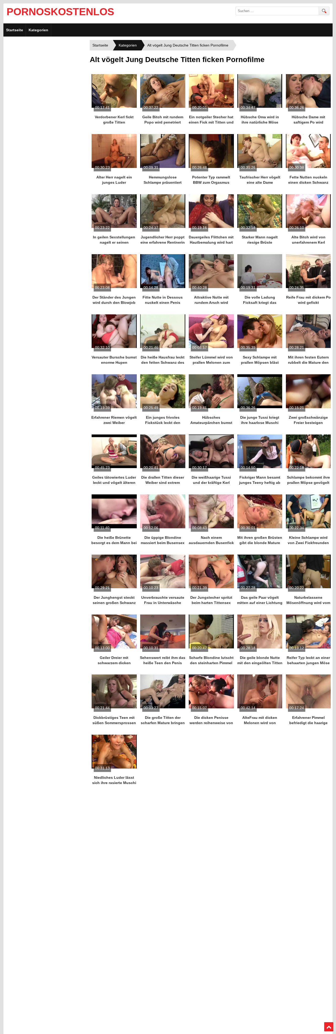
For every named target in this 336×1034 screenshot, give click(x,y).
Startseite (14, 30)
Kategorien (38, 30)
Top (329, 1027)
